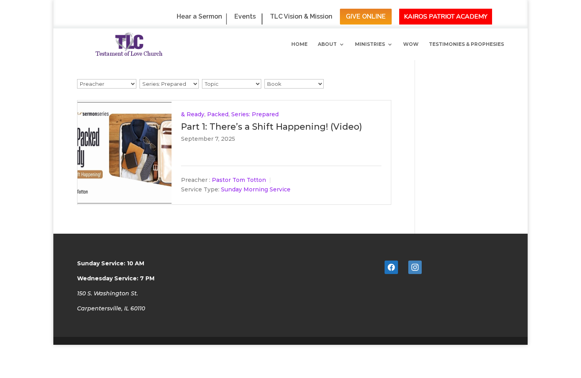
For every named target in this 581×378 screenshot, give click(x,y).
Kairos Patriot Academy (445, 16)
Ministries (370, 44)
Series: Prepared (255, 114)
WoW (411, 44)
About (327, 44)
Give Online (366, 16)
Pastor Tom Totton (239, 180)
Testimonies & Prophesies (466, 44)
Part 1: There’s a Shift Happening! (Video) (271, 126)
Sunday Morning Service (255, 189)
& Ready (192, 114)
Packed (217, 114)
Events (245, 16)
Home (299, 44)
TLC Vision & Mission (301, 16)
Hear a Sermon (199, 16)
